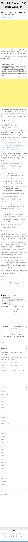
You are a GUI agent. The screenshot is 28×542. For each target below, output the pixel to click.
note (3, 452)
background (5, 394)
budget (3, 401)
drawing (4, 436)
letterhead (4, 446)
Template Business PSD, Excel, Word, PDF (14, 5)
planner (4, 459)
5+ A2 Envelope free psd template (11, 142)
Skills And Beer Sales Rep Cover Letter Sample (12, 362)
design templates (6, 430)
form (3, 439)
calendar (4, 407)
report (3, 475)
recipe (3, 471)
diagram (4, 433)
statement (4, 487)
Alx (22, 536)
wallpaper (4, 494)
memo (3, 449)
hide (8, 120)
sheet (3, 484)
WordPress (13, 536)
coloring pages (5, 423)
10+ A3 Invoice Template (9, 144)
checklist (4, 420)
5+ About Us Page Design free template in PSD (14, 145)
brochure (4, 397)
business (4, 404)
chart (3, 417)
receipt (3, 468)
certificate (4, 414)
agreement (4, 391)
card (3, 410)
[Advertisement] (14, 34)
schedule (4, 481)
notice (3, 455)
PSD (3, 465)
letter (2, 17)
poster (3, 462)
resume (4, 478)
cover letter (4, 426)
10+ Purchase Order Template (10, 147)
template (4, 491)
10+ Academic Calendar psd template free (13, 149)
